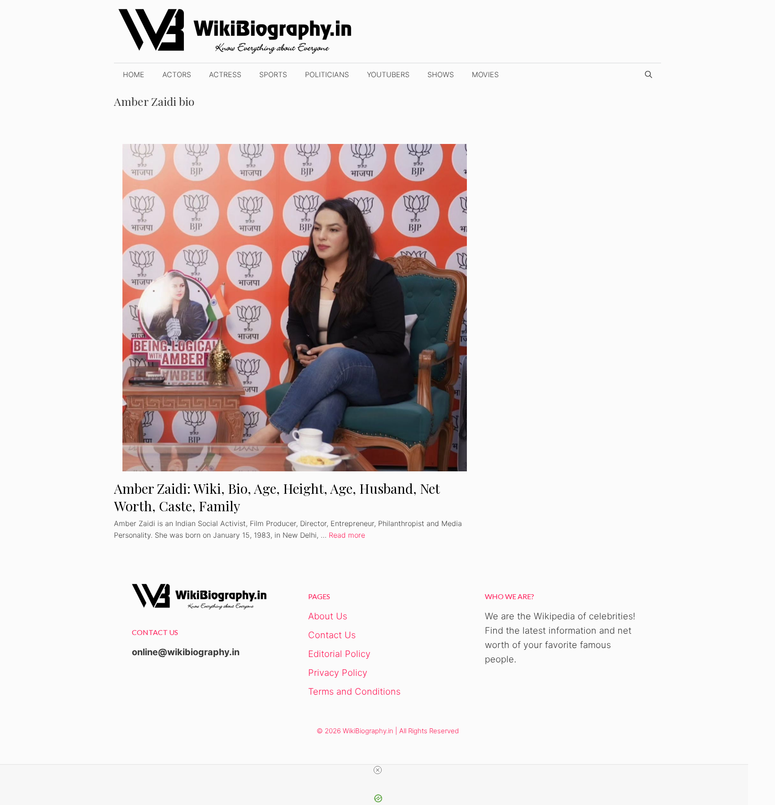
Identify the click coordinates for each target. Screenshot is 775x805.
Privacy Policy (337, 672)
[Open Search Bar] (648, 74)
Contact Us (332, 635)
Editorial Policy (339, 653)
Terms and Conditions (354, 691)
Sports (273, 74)
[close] (378, 770)
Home (133, 74)
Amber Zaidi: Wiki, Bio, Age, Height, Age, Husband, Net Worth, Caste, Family (277, 497)
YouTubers (388, 74)
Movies (485, 74)
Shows (440, 74)
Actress (225, 74)
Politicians (327, 74)
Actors (176, 74)
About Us (327, 616)
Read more (347, 535)
